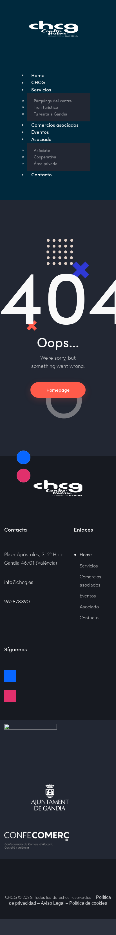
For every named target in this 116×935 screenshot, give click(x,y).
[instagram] (58, 696)
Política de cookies (88, 903)
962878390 (17, 601)
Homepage (58, 390)
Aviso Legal (52, 903)
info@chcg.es (18, 582)
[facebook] (58, 676)
